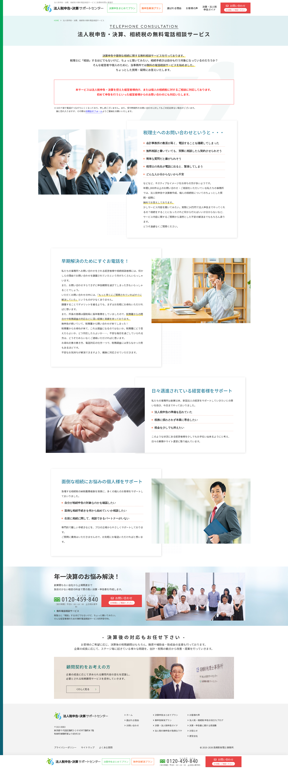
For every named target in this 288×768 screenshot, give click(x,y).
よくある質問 (105, 747)
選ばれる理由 (174, 8)
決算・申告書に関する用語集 (203, 725)
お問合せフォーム (94, 111)
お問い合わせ (235, 7)
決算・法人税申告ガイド (209, 8)
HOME (56, 20)
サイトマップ (87, 747)
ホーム (129, 714)
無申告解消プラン (151, 8)
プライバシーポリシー (65, 747)
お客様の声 (192, 8)
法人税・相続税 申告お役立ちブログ (206, 720)
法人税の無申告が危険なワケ (168, 730)
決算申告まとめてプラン (166, 714)
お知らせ (193, 730)
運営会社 (193, 735)
